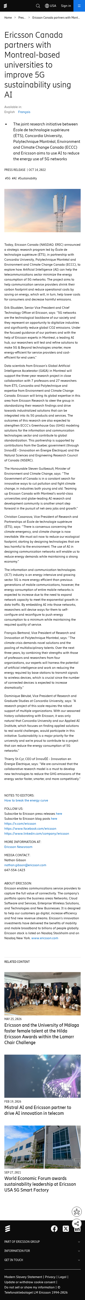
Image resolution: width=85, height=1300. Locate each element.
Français (24, 112)
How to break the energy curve (26, 800)
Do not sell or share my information (29, 1287)
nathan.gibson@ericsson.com (25, 865)
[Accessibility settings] (77, 1212)
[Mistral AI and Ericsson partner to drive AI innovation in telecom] (42, 1076)
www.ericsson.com (44, 938)
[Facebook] (54, 1228)
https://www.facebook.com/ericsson (30, 829)
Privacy (50, 1277)
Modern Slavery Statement (23, 1277)
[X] (66, 1228)
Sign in (66, 6)
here (59, 814)
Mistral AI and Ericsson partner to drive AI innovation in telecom (37, 1110)
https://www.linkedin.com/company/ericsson (36, 833)
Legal (62, 1277)
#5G (7, 178)
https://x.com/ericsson (20, 824)
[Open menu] (79, 6)
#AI (14, 178)
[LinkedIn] (77, 1228)
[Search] (37, 6)
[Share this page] (77, 1224)
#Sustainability (27, 178)
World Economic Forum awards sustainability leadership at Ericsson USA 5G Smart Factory (40, 1184)
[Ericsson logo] (5, 6)
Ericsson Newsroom (18, 847)
